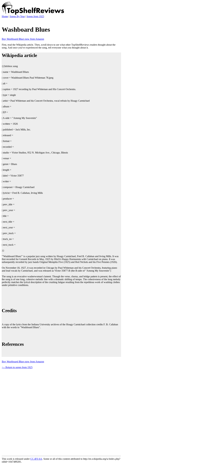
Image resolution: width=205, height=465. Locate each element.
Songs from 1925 (35, 16)
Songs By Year (17, 16)
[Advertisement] (60, 296)
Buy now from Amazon (23, 39)
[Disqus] (61, 412)
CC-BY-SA (36, 458)
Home (5, 16)
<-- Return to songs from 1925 (17, 367)
